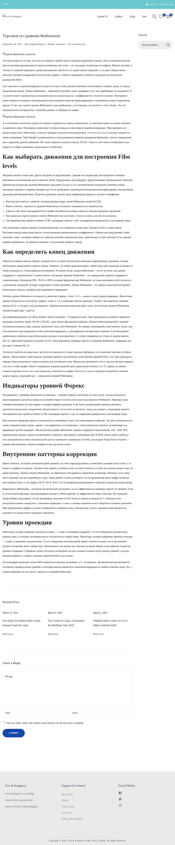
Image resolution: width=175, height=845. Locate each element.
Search (168, 45)
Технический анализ (98, 132)
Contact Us (67, 812)
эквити (102, 361)
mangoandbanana (36, 44)
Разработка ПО (69, 185)
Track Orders (68, 806)
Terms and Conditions (72, 819)
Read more (8, 634)
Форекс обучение (56, 44)
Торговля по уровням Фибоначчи (31, 36)
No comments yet (76, 44)
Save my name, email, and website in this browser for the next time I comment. (45, 723)
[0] (161, 16)
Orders (65, 800)
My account (67, 794)
